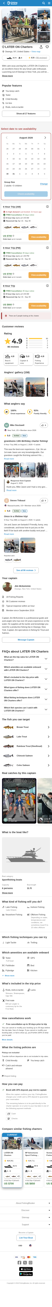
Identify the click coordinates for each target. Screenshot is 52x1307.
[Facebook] (19, 1263)
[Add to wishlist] (47, 47)
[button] (26, 184)
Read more (9, 459)
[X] (25, 1263)
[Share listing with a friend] (41, 47)
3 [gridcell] (32, 174)
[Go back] (4, 3)
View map (35, 52)
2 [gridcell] (26, 174)
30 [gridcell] (7, 174)
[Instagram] (30, 1263)
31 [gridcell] (14, 174)
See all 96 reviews (24, 570)
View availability (38, 237)
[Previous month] (45, 137)
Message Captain (26, 640)
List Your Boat (26, 1238)
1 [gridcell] (19, 174)
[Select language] (30, 1245)
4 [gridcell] (38, 174)
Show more (9, 976)
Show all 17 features (26, 114)
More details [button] (7, 1040)
